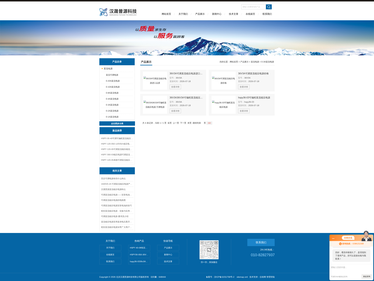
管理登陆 (270, 277)
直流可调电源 (112, 75)
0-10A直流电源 (113, 87)
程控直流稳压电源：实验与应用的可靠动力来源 (117, 211)
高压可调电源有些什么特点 (113, 178)
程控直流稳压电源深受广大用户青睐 (117, 227)
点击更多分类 (117, 123)
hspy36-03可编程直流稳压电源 (254, 97)
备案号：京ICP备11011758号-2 (220, 277)
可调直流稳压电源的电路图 (113, 200)
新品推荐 (117, 130)
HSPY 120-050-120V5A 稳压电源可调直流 (117, 144)
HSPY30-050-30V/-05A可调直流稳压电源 (140, 254)
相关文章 (117, 170)
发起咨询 (366, 276)
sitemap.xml (242, 277)
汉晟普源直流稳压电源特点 (113, 189)
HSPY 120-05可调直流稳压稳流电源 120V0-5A (117, 149)
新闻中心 (216, 14)
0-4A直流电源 (112, 99)
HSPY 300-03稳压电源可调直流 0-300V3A (117, 154)
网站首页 (166, 14)
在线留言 (250, 14)
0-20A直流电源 (113, 81)
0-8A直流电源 (112, 93)
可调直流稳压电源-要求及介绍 (114, 216)
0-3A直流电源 (112, 105)
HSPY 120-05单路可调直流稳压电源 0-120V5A (117, 160)
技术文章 (233, 14)
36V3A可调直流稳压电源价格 (253, 73)
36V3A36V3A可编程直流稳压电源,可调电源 (187, 97)
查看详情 (175, 87)
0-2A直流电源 (112, 111)
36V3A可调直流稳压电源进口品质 (187, 73)
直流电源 (108, 68)
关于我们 (183, 14)
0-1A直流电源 (112, 117)
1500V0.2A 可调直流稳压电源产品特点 (117, 184)
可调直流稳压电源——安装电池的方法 (117, 195)
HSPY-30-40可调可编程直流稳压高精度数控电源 (117, 138)
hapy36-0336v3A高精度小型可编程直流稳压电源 (140, 261)
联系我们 (267, 14)
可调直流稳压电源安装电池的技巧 (116, 205)
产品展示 (200, 14)
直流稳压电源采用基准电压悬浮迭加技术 (117, 222)
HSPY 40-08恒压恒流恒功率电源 (140, 248)
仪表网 (263, 277)
